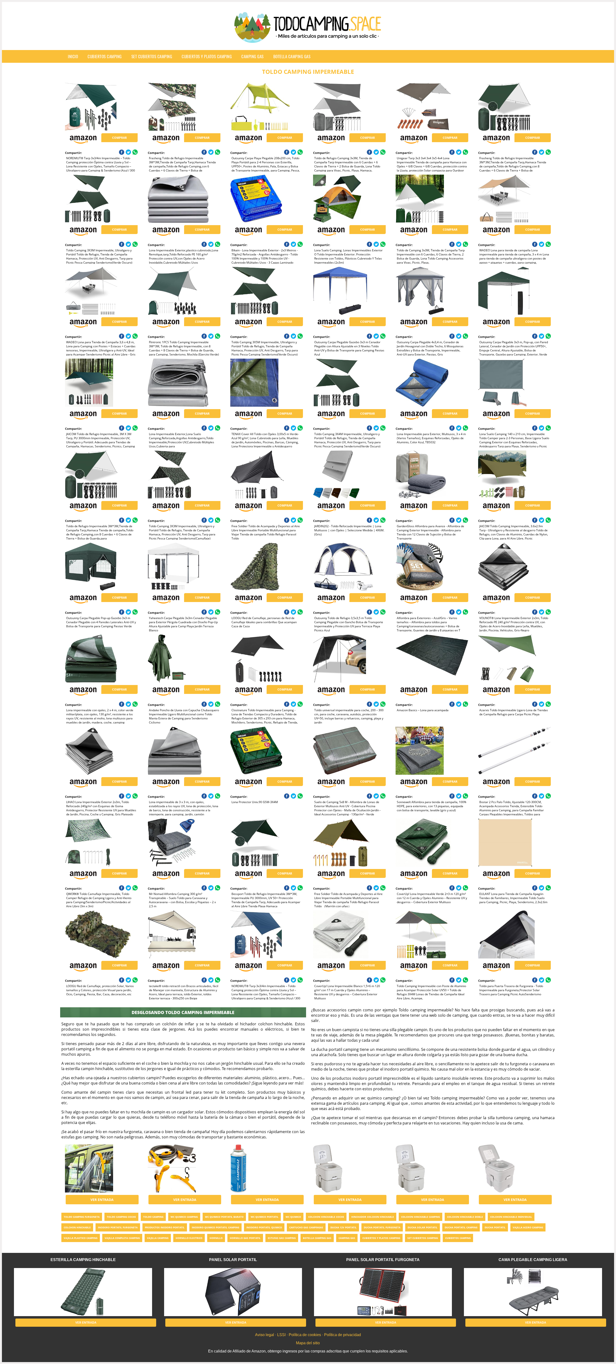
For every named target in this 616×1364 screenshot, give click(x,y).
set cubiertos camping (151, 56)
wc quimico (293, 1216)
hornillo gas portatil (245, 1238)
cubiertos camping (105, 56)
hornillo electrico (189, 1238)
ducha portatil (495, 1227)
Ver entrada (102, 1199)
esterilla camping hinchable (83, 1260)
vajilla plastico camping (80, 1238)
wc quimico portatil (264, 1216)
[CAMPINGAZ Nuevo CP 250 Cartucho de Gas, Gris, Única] (266, 1168)
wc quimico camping (184, 1216)
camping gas (252, 56)
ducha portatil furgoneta (382, 1227)
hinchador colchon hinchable (372, 1216)
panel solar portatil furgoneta (383, 1260)
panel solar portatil (233, 1260)
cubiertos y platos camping (207, 56)
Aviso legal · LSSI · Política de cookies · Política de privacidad (308, 1335)
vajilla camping (157, 1238)
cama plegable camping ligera (533, 1260)
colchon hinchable (77, 1227)
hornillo (216, 1238)
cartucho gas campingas (306, 1227)
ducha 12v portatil (343, 1227)
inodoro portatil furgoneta (118, 1227)
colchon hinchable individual (511, 1216)
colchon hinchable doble (465, 1216)
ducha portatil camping (461, 1227)
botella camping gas (292, 56)
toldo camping (153, 1216)
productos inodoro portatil (165, 1227)
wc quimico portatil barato (224, 1216)
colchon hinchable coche (326, 1216)
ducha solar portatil (422, 1227)
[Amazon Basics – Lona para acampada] (432, 658)
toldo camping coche (121, 1216)
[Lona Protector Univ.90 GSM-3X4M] (266, 751)
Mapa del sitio (308, 1343)
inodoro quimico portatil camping (215, 1227)
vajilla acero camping (528, 1227)
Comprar (119, 138)
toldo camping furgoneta (82, 1216)
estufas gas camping (282, 1238)
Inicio (73, 56)
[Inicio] (307, 39)
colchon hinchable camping (420, 1216)
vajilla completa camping (122, 1238)
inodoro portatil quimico (264, 1227)
